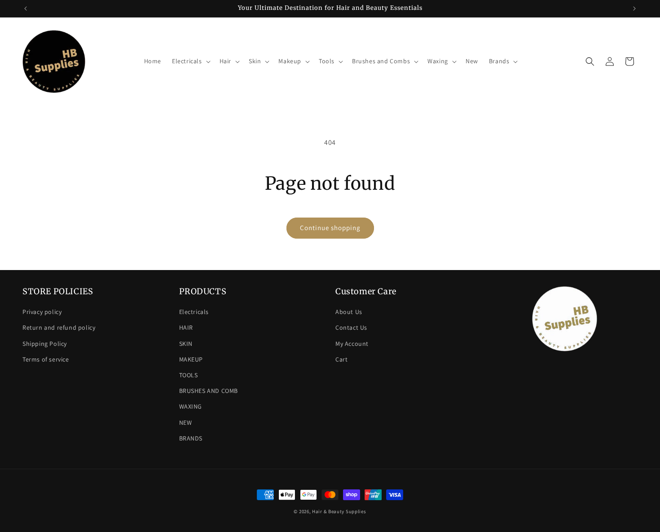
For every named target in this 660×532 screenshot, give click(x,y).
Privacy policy (42, 312)
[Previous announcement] (25, 8)
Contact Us (351, 327)
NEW (185, 423)
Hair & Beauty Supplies (339, 511)
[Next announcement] (634, 8)
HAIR (186, 327)
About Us (348, 312)
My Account (352, 344)
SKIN (186, 344)
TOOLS (188, 375)
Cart (341, 359)
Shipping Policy (44, 344)
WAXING (190, 406)
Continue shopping (330, 227)
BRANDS (191, 438)
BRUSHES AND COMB (208, 391)
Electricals (194, 312)
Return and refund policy (58, 327)
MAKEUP (191, 359)
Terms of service (45, 359)
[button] (190, 61)
